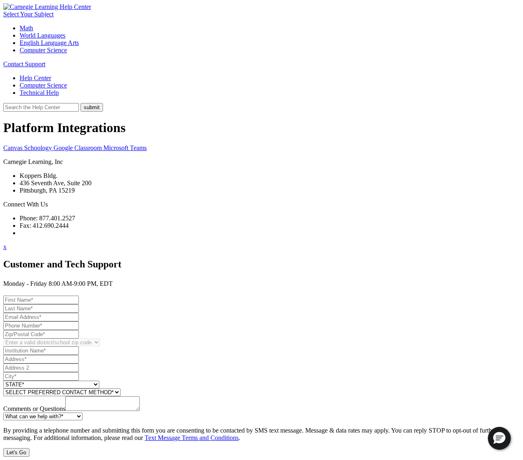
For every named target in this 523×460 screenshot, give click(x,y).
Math (26, 28)
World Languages (42, 35)
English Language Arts (49, 42)
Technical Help (39, 92)
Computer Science (43, 50)
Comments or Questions (34, 408)
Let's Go (16, 452)
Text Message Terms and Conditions (192, 437)
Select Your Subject (28, 14)
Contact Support (24, 64)
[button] (499, 438)
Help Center (35, 77)
